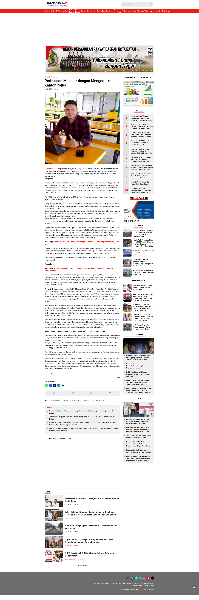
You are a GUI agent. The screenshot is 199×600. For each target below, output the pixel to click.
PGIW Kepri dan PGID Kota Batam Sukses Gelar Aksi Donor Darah (89, 554)
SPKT (74, 185)
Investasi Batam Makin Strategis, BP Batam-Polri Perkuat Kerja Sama (92, 499)
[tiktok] (152, 578)
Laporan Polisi (71, 183)
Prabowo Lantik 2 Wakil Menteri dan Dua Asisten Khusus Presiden (138, 451)
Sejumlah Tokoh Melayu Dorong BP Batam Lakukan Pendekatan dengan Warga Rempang (89, 540)
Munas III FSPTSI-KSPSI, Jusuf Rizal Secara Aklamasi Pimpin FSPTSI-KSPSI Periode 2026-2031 (143, 317)
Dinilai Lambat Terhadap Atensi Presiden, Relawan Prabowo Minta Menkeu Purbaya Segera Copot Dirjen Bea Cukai (138, 430)
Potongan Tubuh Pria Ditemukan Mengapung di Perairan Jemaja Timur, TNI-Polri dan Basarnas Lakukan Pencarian (138, 359)
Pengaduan (79, 174)
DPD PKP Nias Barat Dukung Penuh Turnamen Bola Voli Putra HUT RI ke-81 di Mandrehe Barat (143, 233)
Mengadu (75, 400)
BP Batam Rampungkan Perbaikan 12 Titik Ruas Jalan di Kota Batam (91, 527)
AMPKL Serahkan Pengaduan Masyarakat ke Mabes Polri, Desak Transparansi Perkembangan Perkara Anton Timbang (84, 429)
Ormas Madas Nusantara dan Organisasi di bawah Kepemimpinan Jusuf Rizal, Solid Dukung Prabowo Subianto (143, 299)
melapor (104, 169)
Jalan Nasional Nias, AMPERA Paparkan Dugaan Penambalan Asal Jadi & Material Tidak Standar (142, 169)
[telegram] (140, 578)
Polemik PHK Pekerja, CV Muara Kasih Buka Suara (140, 183)
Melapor (66, 400)
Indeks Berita (82, 565)
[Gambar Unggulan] (82, 128)
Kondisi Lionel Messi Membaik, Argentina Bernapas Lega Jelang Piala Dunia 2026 (143, 263)
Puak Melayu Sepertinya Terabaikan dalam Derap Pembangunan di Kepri (141, 327)
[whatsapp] (136, 578)
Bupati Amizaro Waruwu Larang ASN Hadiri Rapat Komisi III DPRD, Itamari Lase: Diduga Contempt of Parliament (141, 120)
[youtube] (148, 578)
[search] (151, 4)
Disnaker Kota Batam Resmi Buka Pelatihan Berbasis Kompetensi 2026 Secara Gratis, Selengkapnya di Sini (141, 177)
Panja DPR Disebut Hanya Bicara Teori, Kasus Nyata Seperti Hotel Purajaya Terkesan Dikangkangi (138, 458)
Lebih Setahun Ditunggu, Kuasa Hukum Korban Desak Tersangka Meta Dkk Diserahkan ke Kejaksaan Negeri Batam (90, 515)
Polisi (109, 174)
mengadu (51, 171)
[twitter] (132, 578)
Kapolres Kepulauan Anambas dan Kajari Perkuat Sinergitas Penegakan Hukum (138, 366)
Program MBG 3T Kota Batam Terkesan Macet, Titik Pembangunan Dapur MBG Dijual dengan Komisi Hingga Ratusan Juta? (138, 446)
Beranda (47, 77)
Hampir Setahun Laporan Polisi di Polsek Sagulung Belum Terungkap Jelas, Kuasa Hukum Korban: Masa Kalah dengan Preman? (82, 424)
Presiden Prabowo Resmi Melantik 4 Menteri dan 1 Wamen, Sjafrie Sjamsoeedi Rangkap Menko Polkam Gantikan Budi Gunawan (141, 153)
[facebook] (127, 578)
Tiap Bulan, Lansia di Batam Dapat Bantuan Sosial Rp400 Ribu (138, 437)
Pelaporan (92, 174)
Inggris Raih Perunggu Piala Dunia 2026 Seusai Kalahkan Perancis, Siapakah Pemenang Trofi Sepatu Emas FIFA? (143, 244)
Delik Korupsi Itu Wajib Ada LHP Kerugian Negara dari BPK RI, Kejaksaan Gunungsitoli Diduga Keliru (142, 127)
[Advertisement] (99, 28)
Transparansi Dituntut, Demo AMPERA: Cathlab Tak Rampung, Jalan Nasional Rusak (141, 160)
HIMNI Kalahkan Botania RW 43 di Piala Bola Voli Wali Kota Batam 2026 (143, 272)
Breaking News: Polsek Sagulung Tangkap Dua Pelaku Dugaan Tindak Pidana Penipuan (138, 382)
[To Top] (194, 587)
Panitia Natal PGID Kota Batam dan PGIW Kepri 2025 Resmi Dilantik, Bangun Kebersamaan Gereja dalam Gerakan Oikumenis (142, 145)
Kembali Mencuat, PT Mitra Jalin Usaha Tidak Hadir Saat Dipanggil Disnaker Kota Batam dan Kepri (142, 136)
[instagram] (144, 578)
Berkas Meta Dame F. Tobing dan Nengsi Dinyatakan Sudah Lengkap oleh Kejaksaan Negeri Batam (82, 412)
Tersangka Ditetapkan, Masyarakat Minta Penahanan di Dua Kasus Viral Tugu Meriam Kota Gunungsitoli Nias (142, 191)
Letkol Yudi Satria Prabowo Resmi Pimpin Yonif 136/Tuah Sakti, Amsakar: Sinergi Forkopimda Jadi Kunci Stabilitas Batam (139, 392)
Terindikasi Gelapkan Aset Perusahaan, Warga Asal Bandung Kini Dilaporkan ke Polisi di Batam (81, 418)
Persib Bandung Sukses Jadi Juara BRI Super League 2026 (143, 253)
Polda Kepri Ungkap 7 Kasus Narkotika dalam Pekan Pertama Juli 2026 (138, 374)
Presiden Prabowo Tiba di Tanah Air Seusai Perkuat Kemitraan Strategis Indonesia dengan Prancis (138, 422)
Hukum (54, 77)
